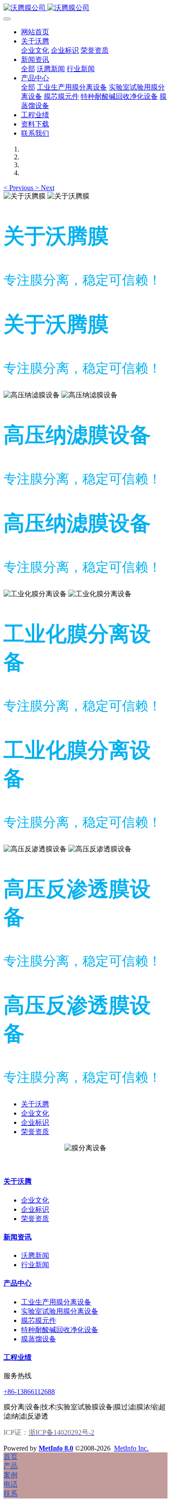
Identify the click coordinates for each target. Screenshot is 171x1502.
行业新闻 (35, 1264)
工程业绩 (18, 1357)
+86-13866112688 (29, 1391)
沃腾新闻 (35, 1255)
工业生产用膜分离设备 (56, 1302)
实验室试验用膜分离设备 (59, 1311)
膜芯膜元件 (38, 1320)
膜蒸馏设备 (38, 1339)
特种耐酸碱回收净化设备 (59, 1329)
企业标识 (35, 1122)
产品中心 (18, 1283)
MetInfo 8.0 (56, 1448)
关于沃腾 (35, 1104)
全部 (28, 68)
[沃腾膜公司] (85, 8)
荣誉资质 (35, 1131)
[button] (19, 187)
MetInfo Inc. (131, 1448)
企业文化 (35, 1113)
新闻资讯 (18, 1237)
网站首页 (35, 32)
